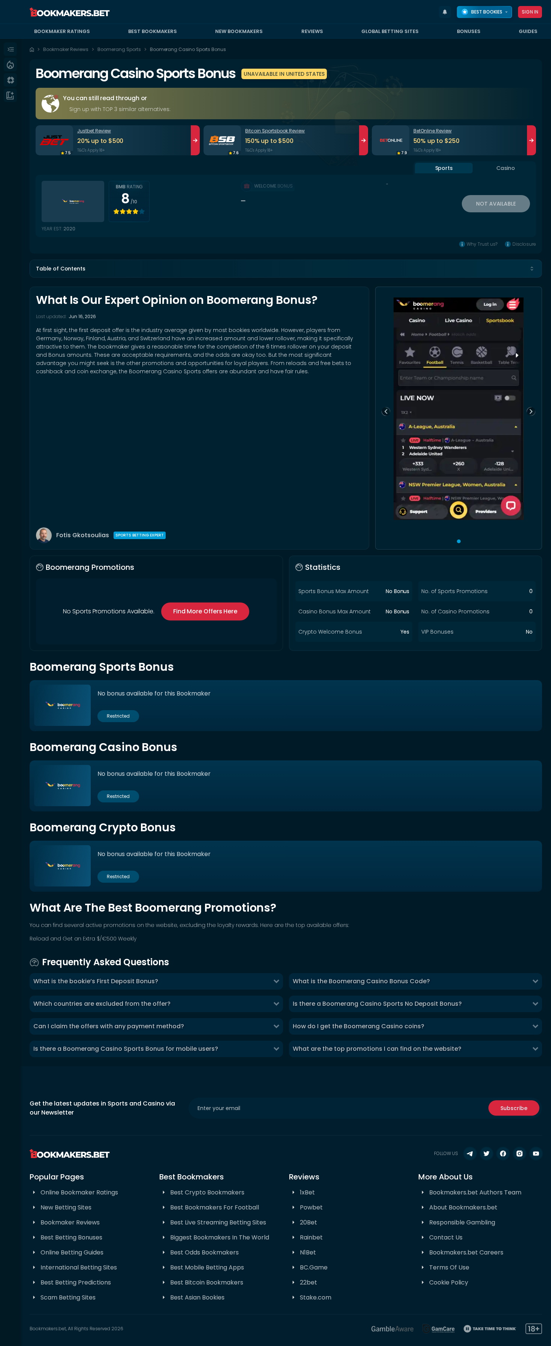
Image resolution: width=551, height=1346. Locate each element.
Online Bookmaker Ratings (79, 1192)
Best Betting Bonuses (71, 1237)
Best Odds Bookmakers (204, 1252)
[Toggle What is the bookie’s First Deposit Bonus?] (276, 981)
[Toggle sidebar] (10, 49)
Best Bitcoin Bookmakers (206, 1282)
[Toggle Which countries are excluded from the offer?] (276, 1004)
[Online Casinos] (10, 80)
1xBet (307, 1192)
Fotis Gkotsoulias (82, 535)
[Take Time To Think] (490, 1328)
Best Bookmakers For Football (214, 1207)
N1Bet (308, 1252)
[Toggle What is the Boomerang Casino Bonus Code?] (535, 981)
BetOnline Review (432, 131)
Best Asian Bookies (197, 1297)
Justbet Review (94, 131)
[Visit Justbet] (54, 140)
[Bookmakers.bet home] (70, 12)
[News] (10, 95)
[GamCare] (438, 1328)
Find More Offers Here (205, 611)
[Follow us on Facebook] (503, 1154)
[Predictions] (10, 64)
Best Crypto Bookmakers (207, 1192)
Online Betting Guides (71, 1252)
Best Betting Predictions (75, 1282)
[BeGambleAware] (392, 1328)
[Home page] (32, 49)
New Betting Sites (65, 1207)
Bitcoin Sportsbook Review (275, 131)
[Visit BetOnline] (391, 140)
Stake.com (315, 1297)
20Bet (308, 1222)
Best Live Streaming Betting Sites (218, 1222)
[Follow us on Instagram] (520, 1154)
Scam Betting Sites (68, 1297)
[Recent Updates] (445, 12)
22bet (308, 1282)
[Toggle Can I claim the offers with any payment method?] (276, 1026)
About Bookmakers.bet (463, 1207)
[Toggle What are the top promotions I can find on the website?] (535, 1049)
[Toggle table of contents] (532, 268)
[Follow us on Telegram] (470, 1154)
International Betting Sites (78, 1267)
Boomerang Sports (119, 49)
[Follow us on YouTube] (536, 1154)
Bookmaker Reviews (65, 49)
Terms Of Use (449, 1267)
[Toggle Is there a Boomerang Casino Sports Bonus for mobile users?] (276, 1049)
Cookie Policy (448, 1282)
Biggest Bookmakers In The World (219, 1237)
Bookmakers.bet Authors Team (475, 1192)
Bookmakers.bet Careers (466, 1252)
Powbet (311, 1207)
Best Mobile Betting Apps (207, 1267)
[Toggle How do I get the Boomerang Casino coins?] (535, 1026)
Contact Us (446, 1237)
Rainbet (311, 1237)
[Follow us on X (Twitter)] (487, 1154)
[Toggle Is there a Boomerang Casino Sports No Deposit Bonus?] (535, 1004)
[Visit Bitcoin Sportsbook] (222, 140)
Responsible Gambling (462, 1222)
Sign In (530, 12)
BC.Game (314, 1267)
